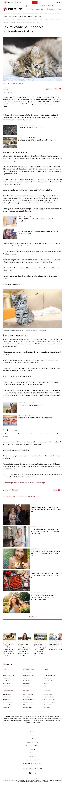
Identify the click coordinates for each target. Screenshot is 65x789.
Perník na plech (6, 707)
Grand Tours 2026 (27, 686)
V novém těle (22, 16)
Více (59, 9)
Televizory (58, 720)
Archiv (32, 749)
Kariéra (5, 16)
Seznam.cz (59, 2)
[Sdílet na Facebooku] (59, 490)
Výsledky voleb (6, 678)
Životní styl (51, 9)
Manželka (36, 496)
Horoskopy (35, 592)
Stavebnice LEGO (28, 720)
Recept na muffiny (7, 696)
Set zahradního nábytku (45, 718)
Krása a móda (35, 9)
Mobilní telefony (19, 720)
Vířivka (60, 718)
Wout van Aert (26, 683)
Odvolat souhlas (32, 760)
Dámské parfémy (37, 720)
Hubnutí (30, 16)
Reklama (32, 752)
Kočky (31, 496)
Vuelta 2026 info (27, 672)
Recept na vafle (6, 704)
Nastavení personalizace (32, 763)
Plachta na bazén (17, 718)
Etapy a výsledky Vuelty (28, 675)
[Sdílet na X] (61, 490)
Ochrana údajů (32, 742)
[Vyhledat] (34, 2)
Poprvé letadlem (27, 696)
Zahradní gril (55, 718)
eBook (50, 89)
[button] (32, 59)
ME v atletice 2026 (48, 680)
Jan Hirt (25, 678)
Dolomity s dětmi (27, 707)
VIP (27, 9)
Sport (40, 16)
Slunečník (30, 718)
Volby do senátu (6, 683)
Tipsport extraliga (48, 678)
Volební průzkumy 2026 (8, 675)
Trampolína (25, 718)
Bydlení (20, 216)
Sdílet (56, 89)
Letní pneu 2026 (48, 694)
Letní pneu (45, 720)
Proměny (34, 526)
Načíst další (32, 617)
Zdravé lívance (6, 699)
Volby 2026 (5, 672)
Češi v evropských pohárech (52, 716)
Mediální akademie (32, 745)
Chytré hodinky (28, 722)
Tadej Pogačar (26, 680)
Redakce (32, 738)
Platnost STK (47, 707)
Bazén (11, 718)
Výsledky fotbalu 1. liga (49, 675)
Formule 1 (46, 683)
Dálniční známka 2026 (49, 696)
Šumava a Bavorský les (28, 699)
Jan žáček (25, 496)
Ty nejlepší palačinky (8, 694)
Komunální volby (7, 686)
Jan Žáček (6, 88)
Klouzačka (36, 718)
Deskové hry (51, 720)
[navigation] (2, 2)
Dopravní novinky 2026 (49, 699)
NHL (45, 686)
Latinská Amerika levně (28, 704)
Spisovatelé (17, 496)
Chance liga (47, 672)
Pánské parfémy (36, 722)
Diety (35, 16)
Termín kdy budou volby (8, 680)
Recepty (33, 570)
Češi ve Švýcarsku (27, 702)
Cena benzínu (41, 716)
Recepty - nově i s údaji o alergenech (40, 5)
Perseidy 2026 (33, 716)
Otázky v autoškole (48, 704)
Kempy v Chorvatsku (28, 694)
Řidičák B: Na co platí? (49, 702)
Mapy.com (17, 716)
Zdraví (43, 9)
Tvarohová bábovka (7, 702)
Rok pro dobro (12, 16)
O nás (32, 731)
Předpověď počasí (24, 716)
